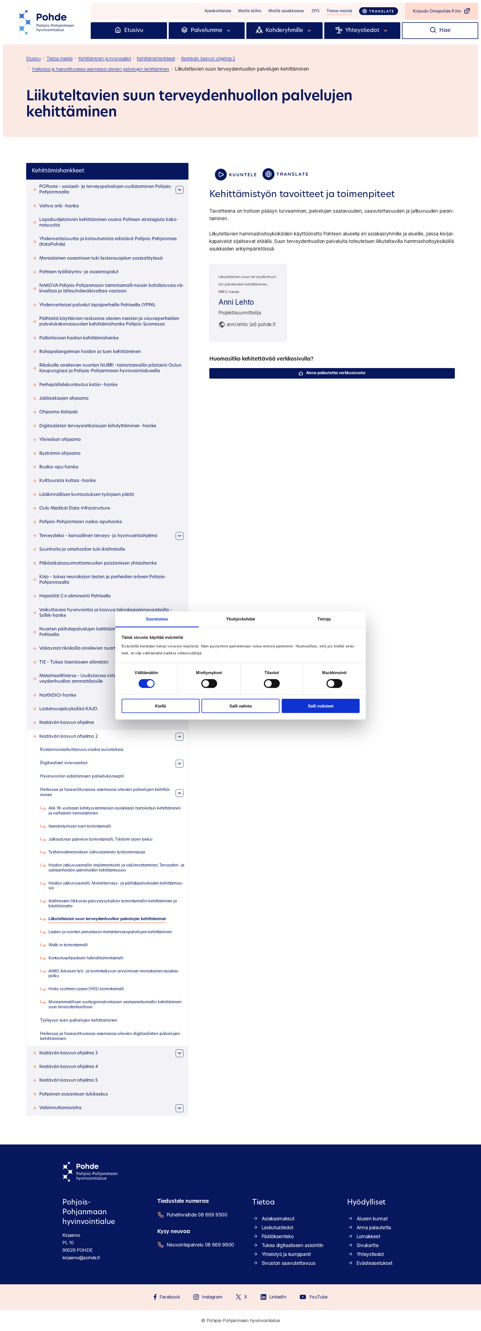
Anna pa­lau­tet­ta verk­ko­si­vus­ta (335, 373)
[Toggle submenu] (228, 30)
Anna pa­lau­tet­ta (374, 1227)
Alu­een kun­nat (372, 1218)
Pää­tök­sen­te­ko (278, 1236)
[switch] (209, 683)
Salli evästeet (320, 706)
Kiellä (160, 706)
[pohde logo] (47, 22)
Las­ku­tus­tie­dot (277, 1227)
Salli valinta (240, 706)
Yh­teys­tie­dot (370, 1254)
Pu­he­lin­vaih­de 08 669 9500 (197, 1215)
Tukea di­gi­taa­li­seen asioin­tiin (292, 1245)
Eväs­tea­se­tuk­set (374, 1263)
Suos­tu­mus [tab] (157, 619)
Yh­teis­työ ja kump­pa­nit (286, 1254)
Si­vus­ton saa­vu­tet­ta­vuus (289, 1263)
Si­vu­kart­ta (368, 1245)
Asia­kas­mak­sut (278, 1218)
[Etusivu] (117, 30)
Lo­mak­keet (368, 1236)
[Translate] (378, 11)
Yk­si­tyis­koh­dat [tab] (240, 619)
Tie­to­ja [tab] (324, 619)
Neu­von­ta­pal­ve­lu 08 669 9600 (200, 1245)
